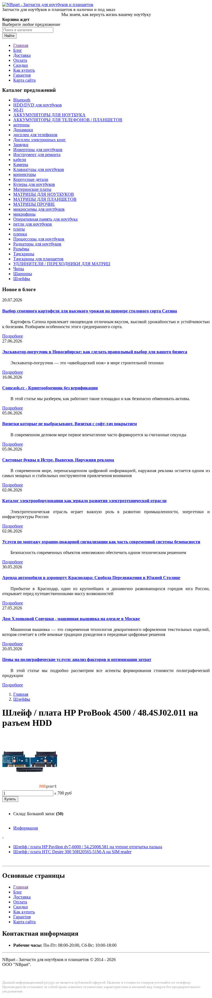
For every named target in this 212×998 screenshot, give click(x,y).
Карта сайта (24, 80)
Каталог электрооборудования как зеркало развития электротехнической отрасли (84, 500)
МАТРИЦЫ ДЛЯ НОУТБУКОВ (43, 194)
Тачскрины (23, 253)
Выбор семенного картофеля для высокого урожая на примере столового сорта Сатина (89, 311)
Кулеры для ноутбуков (34, 184)
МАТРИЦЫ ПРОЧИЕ (34, 204)
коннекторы (24, 174)
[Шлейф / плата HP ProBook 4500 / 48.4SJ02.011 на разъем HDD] (29, 787)
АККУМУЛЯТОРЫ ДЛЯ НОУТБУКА (49, 115)
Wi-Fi (18, 110)
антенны (21, 124)
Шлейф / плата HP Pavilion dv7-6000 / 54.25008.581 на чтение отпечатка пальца (87, 846)
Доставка (22, 55)
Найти (9, 36)
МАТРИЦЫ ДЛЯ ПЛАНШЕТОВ (44, 199)
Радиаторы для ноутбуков (37, 244)
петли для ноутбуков (32, 224)
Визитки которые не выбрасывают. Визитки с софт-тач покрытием (69, 423)
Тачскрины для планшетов (38, 258)
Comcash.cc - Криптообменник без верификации (50, 388)
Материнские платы (32, 189)
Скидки (20, 65)
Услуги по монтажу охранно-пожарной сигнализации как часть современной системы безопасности (101, 541)
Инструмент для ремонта (36, 154)
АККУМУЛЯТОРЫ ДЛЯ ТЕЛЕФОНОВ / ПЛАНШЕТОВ (67, 119)
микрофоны (24, 214)
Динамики (23, 129)
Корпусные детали (30, 179)
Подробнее (12, 336)
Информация (25, 828)
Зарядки (20, 144)
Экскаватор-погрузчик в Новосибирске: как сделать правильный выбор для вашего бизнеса (94, 351)
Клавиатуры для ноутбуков (38, 169)
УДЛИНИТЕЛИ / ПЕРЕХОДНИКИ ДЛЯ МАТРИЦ (61, 263)
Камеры (20, 164)
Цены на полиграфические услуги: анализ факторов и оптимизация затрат (76, 659)
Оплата (20, 60)
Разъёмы (21, 249)
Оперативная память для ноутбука (45, 219)
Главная (20, 45)
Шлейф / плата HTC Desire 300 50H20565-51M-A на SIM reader (72, 851)
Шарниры (22, 273)
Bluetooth (21, 100)
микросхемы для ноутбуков (39, 209)
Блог (17, 50)
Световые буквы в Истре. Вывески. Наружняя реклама (58, 459)
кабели (19, 159)
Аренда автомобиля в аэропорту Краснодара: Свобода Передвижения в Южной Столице (91, 577)
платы (19, 229)
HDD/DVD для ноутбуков (37, 105)
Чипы (18, 268)
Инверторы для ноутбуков (37, 149)
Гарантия (22, 75)
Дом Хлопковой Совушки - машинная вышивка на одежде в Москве (71, 618)
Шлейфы (21, 278)
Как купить (24, 70)
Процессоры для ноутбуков (38, 239)
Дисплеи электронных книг (39, 139)
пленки (20, 234)
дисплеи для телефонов (35, 134)
